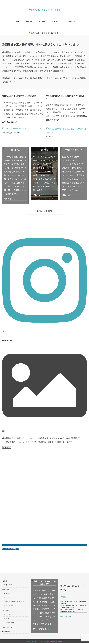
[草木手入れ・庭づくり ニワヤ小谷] (44, 10)
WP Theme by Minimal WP (55, 641)
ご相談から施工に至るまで (14, 601)
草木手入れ (8, 593)
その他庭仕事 (9, 622)
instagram (71, 21)
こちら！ (16, 122)
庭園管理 (7, 618)
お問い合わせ (56, 21)
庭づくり (7, 598)
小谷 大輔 (8, 585)
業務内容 (29, 21)
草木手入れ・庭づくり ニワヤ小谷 (37, 641)
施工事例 (42, 21)
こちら (43, 195)
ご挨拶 (16, 21)
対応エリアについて (11, 606)
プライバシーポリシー (67, 617)
